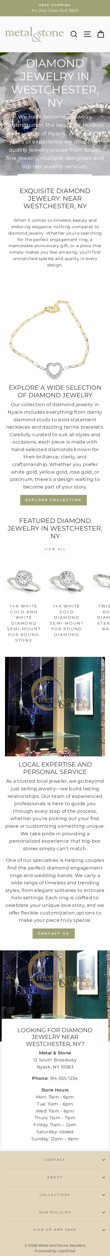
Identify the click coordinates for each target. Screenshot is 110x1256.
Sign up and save (55, 1229)
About (54, 1177)
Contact (55, 1160)
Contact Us (54, 933)
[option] (55, 8)
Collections (55, 1195)
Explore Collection (54, 500)
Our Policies (55, 1212)
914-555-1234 (64, 1078)
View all (55, 549)
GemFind (66, 1251)
